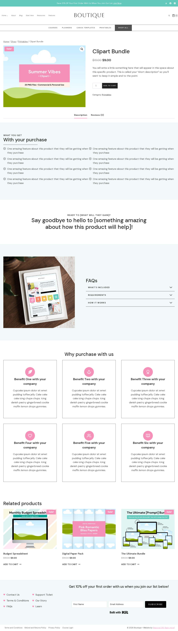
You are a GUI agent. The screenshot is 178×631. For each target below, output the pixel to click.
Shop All (123, 28)
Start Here (30, 15)
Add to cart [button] (10, 564)
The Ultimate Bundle (133, 553)
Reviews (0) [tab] (97, 115)
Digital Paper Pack (72, 553)
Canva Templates (86, 28)
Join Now (117, 3)
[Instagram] (175, 3)
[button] (81, 49)
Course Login (67, 628)
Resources (41, 15)
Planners (67, 28)
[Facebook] (170, 3)
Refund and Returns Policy (35, 628)
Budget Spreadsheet (15, 553)
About (13, 15)
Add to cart (109, 86)
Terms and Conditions (13, 628)
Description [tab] (80, 115)
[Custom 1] (166, 3)
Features (51, 15)
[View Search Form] (169, 15)
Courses (53, 28)
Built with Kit (119, 612)
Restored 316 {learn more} (164, 628)
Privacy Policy (54, 628)
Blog (21, 15)
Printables (105, 28)
